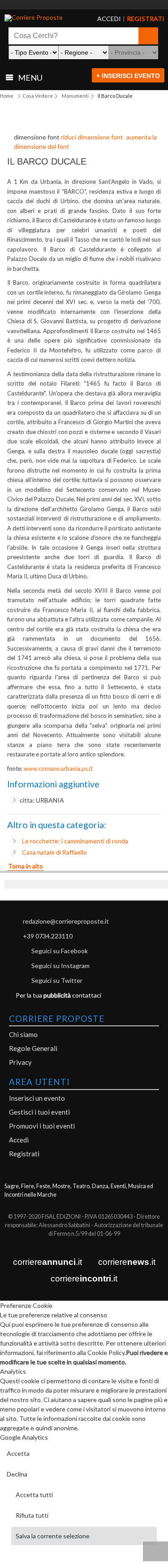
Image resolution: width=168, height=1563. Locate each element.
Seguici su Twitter (56, 980)
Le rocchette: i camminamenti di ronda (75, 841)
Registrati (24, 1154)
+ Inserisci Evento (128, 75)
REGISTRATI (134, 19)
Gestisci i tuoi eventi (39, 1112)
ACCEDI (102, 19)
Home (6, 96)
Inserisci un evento (37, 1098)
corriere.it (47, 1262)
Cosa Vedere (37, 96)
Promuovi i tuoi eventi (42, 1126)
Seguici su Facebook (59, 951)
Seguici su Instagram (60, 965)
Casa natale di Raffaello (54, 852)
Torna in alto (25, 866)
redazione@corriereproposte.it (66, 921)
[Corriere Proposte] (38, 18)
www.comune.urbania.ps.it (58, 768)
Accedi (19, 1140)
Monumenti (75, 96)
